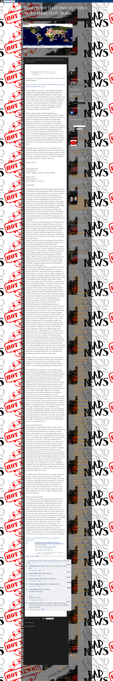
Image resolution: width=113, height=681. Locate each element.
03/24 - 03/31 (77, 624)
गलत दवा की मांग (76, 396)
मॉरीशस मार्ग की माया (77, 505)
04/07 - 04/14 (77, 288)
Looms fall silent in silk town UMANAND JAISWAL (80, 497)
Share (37, 556)
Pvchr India (48, 72)
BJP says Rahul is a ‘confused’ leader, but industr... (79, 385)
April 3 (37, 545)
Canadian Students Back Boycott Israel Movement (80, 423)
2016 (73, 266)
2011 (73, 648)
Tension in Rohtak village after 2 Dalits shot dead (80, 472)
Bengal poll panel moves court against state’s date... (79, 502)
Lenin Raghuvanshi (36, 72)
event (53, 72)
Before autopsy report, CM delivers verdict (80, 369)
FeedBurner (83, 131)
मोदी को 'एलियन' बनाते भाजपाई (79, 339)
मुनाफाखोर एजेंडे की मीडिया (78, 480)
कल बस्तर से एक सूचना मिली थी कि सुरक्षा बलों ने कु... (80, 313)
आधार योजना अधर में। (82, 140)
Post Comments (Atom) (38, 671)
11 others (64, 561)
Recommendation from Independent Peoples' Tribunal (79, 350)
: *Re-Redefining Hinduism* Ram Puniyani (80, 585)
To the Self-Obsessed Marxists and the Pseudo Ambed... (80, 298)
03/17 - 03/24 (77, 626)
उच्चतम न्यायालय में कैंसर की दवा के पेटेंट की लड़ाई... (80, 508)
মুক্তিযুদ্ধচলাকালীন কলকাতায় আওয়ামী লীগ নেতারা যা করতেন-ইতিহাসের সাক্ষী (79, 233)
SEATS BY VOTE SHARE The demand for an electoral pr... (80, 345)
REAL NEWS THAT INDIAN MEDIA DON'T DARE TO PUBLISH (55, 10)
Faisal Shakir (33, 573)
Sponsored (35, 74)
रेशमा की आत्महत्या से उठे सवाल (79, 582)
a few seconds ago (34, 609)
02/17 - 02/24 (77, 630)
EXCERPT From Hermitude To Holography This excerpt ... (80, 390)
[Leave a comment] (32, 556)
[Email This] (46, 618)
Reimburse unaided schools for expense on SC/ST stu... (80, 294)
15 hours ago (35, 73)
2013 (73, 273)
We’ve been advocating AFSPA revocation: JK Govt (79, 600)
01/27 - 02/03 (77, 637)
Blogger (66, 677)
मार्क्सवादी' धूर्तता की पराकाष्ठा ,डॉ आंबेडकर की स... (80, 526)
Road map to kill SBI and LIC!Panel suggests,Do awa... (80, 493)
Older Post (63, 668)
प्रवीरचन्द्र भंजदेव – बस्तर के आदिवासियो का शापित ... (79, 549)
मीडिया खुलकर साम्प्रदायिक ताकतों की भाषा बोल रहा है (80, 441)
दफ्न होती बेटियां (76, 555)
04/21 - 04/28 (77, 286)
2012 (73, 646)
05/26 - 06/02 (77, 284)
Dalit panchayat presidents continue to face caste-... (80, 358)
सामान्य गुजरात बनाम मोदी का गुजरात (80, 511)
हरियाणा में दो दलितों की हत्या (79, 478)
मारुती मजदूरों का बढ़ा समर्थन (79, 453)
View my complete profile (77, 657)
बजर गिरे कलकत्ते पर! (77, 342)
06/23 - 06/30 (77, 277)
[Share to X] (50, 618)
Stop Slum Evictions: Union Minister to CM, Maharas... (80, 433)
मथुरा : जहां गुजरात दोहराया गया (79, 486)
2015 (73, 269)
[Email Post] (43, 618)
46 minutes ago (33, 600)
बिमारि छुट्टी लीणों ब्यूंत (78, 455)
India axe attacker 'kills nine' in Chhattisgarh (80, 337)
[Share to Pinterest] (53, 618)
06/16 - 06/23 (77, 279)
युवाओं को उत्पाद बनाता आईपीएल (80, 361)
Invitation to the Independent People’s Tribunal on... (80, 545)
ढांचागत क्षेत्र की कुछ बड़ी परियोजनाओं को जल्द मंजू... (79, 615)
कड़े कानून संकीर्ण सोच (78, 394)
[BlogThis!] (48, 618)
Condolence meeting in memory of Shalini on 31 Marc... (80, 571)
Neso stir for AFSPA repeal (80, 597)
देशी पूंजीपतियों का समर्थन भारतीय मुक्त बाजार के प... (80, 483)
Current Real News (75, 242)
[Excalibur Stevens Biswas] (72, 113)
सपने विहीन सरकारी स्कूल (78, 451)
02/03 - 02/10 (77, 635)
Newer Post (29, 668)
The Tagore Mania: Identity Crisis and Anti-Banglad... (80, 565)
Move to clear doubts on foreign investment (79, 609)
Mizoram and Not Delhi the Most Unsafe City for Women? (80, 605)
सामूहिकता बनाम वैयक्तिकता (79, 618)
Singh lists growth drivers (79, 366)
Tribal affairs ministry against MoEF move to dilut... (80, 561)
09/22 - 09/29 (77, 275)
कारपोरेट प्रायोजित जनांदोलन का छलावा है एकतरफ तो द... (80, 575)
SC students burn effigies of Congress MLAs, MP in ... (80, 306)
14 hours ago (33, 570)
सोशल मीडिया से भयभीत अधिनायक (80, 568)
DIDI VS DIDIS (77, 612)
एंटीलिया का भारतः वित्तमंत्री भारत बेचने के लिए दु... (80, 538)
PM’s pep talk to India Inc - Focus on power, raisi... (80, 376)
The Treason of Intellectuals (80, 426)
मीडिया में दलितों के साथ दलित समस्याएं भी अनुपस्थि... (79, 552)
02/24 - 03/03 (77, 628)
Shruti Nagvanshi (53, 561)
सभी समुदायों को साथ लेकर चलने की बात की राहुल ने (80, 404)
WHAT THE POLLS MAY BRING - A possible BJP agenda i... (80, 468)
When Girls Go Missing (79, 594)
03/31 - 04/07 (77, 290)
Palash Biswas (33, 603)
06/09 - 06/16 (77, 281)
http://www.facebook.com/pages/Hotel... (46, 546)
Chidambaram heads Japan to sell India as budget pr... (80, 534)
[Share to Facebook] (51, 618)
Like (27, 556)
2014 (73, 271)
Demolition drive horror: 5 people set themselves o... (80, 411)
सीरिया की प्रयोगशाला (77, 398)
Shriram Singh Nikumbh (37, 584)
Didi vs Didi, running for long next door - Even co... (80, 489)
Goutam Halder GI (35, 579)
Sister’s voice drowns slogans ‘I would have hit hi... (80, 381)
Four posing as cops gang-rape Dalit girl (80, 588)
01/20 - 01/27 (77, 639)
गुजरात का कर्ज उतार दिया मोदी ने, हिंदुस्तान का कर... (80, 309)
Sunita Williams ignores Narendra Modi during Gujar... (79, 328)
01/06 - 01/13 (77, 643)
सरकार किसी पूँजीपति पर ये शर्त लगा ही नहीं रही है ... (80, 437)
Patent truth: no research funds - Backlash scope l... (80, 373)
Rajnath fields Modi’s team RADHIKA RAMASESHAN (80, 460)
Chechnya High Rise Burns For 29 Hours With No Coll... (80, 333)
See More (38, 597)
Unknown (75, 655)
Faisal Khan (43, 561)
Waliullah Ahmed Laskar (37, 566)
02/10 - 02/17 (77, 633)
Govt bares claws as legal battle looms (80, 521)
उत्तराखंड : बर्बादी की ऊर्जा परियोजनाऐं (78, 517)
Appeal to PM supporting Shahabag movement (79, 530)
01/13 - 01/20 (77, 641)
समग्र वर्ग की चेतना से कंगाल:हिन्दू (80, 523)
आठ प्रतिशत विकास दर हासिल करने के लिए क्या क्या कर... (80, 408)
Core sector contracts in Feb (80, 457)
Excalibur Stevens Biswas (76, 110)
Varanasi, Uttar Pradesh (50, 73)
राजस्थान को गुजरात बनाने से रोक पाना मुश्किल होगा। (80, 317)
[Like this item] (26, 560)
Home (26, 20)
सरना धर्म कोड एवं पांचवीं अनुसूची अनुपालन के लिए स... (80, 320)
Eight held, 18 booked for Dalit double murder (80, 429)
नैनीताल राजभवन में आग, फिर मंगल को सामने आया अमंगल (80, 415)
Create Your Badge (74, 115)
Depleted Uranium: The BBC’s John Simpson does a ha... (79, 419)
